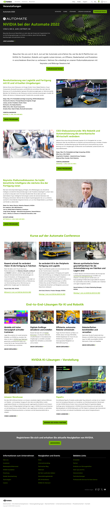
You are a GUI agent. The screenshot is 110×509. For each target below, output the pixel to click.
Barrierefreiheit (50, 504)
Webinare (41, 469)
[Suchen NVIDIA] (92, 1)
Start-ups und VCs (78, 469)
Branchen (32, 1)
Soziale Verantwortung (10, 476)
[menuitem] (17, 1)
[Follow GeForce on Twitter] (102, 489)
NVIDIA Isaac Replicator (20, 339)
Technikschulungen (79, 476)
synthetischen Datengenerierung (83, 275)
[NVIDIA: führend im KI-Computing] (7, 2)
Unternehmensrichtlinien (63, 504)
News (39, 460)
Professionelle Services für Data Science (85, 479)
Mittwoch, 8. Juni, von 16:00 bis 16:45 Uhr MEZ (17, 292)
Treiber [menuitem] (79, 1)
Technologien (7, 479)
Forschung (6, 473)
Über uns (5, 460)
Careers (5, 483)
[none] (92, 1)
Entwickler (76, 460)
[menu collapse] (37, 2)
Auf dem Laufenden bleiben (46, 473)
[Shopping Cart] (99, 2)
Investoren (6, 463)
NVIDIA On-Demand (44, 483)
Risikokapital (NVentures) (10, 466)
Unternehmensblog (44, 463)
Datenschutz (7, 504)
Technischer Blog (43, 466)
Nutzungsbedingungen (37, 504)
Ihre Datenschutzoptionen (20, 504)
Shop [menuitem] (73, 1)
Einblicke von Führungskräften (82, 466)
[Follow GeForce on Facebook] (96, 489)
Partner (75, 463)
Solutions (24, 1)
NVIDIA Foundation (8, 469)
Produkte (17, 1)
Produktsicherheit (78, 504)
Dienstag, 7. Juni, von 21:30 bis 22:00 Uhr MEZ (52, 294)
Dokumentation (78, 473)
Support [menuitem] (85, 1)
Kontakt (87, 504)
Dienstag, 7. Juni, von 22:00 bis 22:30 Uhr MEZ (87, 293)
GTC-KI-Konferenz (43, 479)
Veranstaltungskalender (45, 476)
